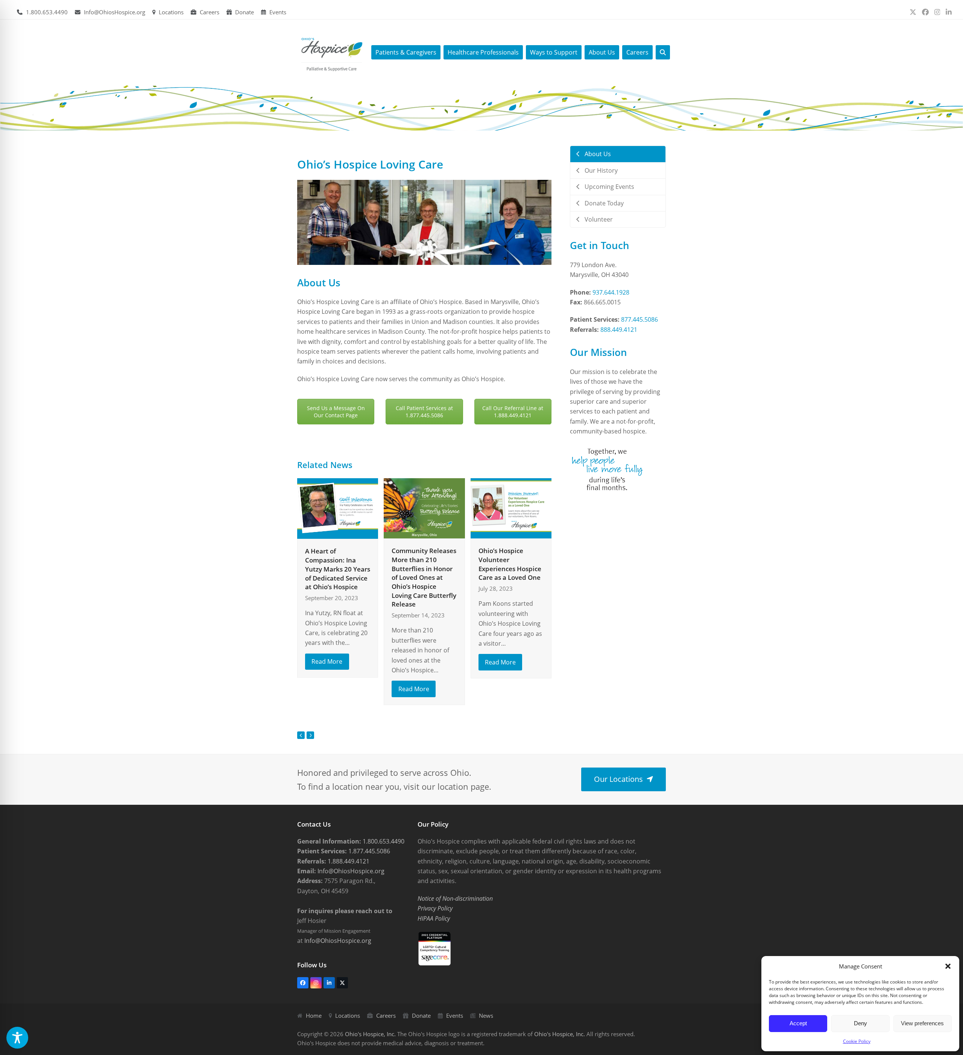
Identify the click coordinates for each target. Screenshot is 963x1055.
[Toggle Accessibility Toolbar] (17, 1037)
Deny (860, 1023)
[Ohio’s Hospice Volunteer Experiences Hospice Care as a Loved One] (511, 507)
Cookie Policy (856, 1041)
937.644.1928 (610, 292)
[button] (948, 966)
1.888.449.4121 (347, 861)
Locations (171, 12)
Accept (798, 1023)
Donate (244, 12)
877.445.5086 (639, 319)
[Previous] (301, 735)
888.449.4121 (618, 329)
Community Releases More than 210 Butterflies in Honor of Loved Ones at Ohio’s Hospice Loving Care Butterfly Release (424, 577)
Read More (326, 661)
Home (314, 1015)
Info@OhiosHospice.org (114, 12)
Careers (209, 12)
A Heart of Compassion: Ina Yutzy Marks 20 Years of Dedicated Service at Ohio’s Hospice (337, 569)
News (486, 1015)
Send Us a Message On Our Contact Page (336, 411)
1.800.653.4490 (47, 12)
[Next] (310, 735)
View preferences (922, 1023)
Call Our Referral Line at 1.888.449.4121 (512, 411)
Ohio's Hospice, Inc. (370, 1034)
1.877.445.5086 (368, 851)
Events (277, 12)
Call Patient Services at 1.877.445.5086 (424, 411)
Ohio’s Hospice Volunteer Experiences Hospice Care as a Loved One (509, 564)
